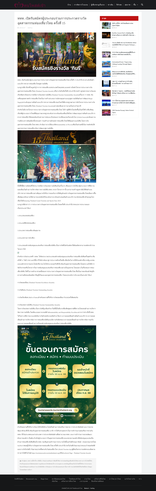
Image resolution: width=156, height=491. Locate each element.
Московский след (31, 479)
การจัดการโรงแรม (81, 5)
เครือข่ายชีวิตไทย (99, 479)
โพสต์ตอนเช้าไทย (75, 479)
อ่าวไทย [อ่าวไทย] (115, 479)
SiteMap (92, 488)
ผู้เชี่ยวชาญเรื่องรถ (98, 5)
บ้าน (69, 5)
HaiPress (30, 28)
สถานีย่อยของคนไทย (58, 479)
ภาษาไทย (87, 479)
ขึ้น (135, 5)
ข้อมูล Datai (44, 479)
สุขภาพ (127, 5)
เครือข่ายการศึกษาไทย (68, 481)
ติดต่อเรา (86, 488)
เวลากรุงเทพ (84, 481)
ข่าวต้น (110, 5)
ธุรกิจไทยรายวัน (130, 479)
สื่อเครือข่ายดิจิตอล (97, 481)
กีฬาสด (119, 5)
